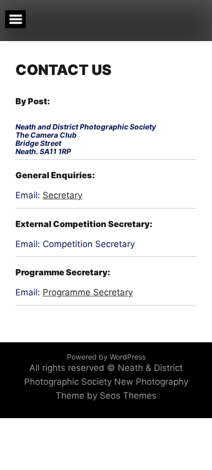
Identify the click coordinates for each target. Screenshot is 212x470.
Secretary (62, 195)
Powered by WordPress (106, 356)
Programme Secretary (88, 292)
